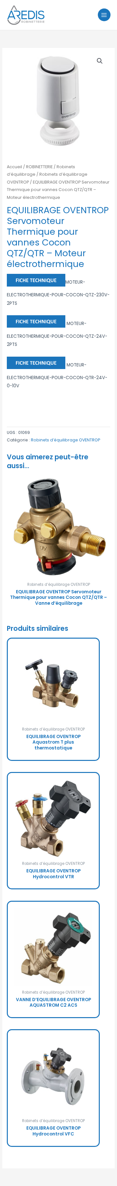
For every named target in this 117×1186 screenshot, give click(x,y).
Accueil (14, 167)
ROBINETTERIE (39, 167)
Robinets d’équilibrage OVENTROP (65, 440)
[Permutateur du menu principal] (104, 14)
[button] (100, 61)
